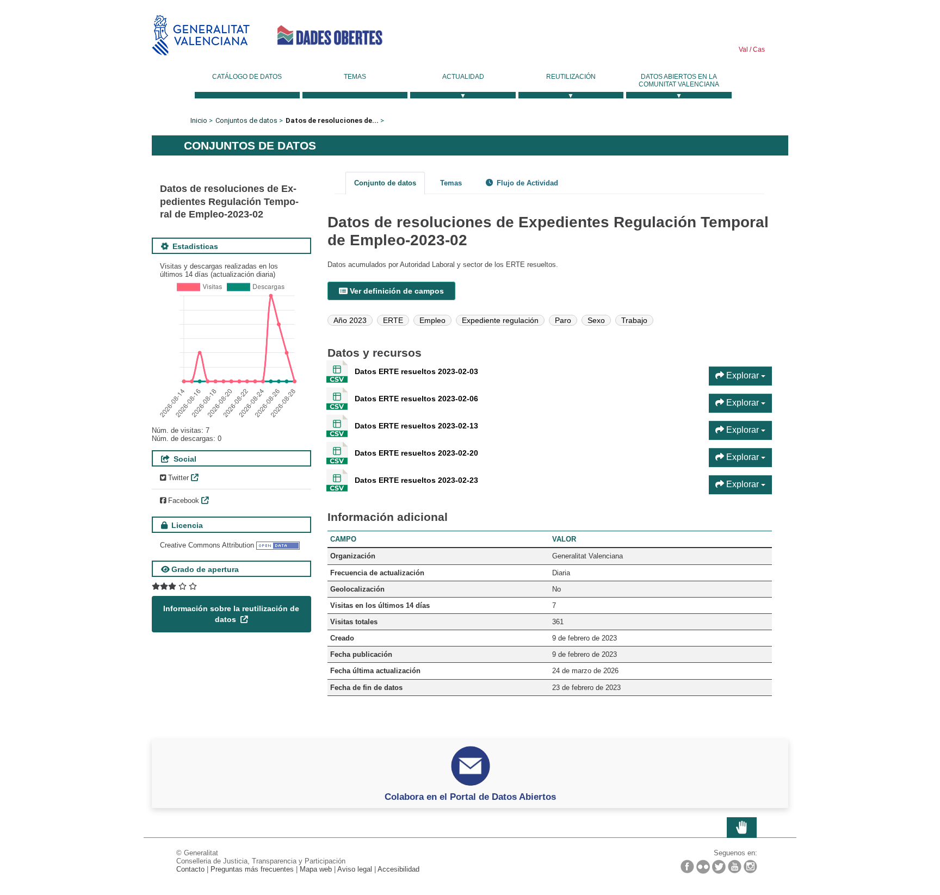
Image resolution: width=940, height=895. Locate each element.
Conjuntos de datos (246, 120)
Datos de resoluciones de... (332, 120)
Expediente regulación (500, 320)
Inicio (198, 120)
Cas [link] (758, 49)
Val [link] (743, 49)
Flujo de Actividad (526, 183)
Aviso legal (354, 869)
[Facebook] (687, 866)
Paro (563, 320)
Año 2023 (350, 320)
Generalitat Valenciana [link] (201, 35)
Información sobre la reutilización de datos (231, 614)
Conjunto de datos (385, 183)
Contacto (190, 869)
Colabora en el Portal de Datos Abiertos (470, 796)
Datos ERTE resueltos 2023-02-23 (416, 480)
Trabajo (634, 320)
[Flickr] (703, 867)
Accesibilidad (398, 869)
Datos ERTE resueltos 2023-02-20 (416, 453)
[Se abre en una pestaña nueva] (174, 586)
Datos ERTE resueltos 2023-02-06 (416, 398)
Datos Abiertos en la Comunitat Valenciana (679, 80)
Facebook (182, 500)
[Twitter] (719, 867)
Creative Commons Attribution (207, 545)
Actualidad (463, 76)
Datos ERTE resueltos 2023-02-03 (416, 371)
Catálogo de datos (247, 76)
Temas (355, 76)
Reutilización (571, 76)
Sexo (596, 320)
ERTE (393, 320)
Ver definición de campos (396, 291)
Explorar (742, 375)
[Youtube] (734, 866)
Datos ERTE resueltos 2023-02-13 (416, 425)
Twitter (177, 478)
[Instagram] (750, 866)
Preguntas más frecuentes (252, 869)
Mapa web (316, 869)
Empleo (432, 320)
